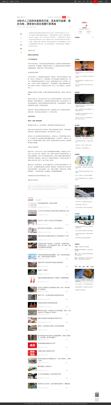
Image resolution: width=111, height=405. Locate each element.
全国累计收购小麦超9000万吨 (46, 351)
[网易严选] (84, 1)
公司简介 (42, 403)
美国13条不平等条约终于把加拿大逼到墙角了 (51, 262)
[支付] (88, 1)
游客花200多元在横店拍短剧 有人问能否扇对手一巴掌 (53, 236)
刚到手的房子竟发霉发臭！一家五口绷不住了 (51, 228)
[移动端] (75, 1)
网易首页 (4, 1)
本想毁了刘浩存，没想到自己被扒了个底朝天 (84, 138)
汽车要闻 (77, 213)
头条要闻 (77, 59)
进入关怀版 (17, 1)
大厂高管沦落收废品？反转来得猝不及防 (49, 374)
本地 (76, 266)
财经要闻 (77, 154)
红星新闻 (30, 27)
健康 (87, 266)
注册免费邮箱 (100, 1)
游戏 (80, 266)
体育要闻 (77, 92)
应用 (7, 1)
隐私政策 (57, 403)
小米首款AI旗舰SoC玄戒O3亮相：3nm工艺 (84, 198)
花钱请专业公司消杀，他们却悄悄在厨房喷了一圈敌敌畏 (54, 383)
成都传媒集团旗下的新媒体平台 (84, 29)
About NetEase (37, 403)
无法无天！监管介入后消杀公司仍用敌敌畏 (50, 220)
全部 (92, 37)
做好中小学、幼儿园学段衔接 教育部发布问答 (51, 295)
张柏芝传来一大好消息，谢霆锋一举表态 (83, 145)
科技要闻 (77, 186)
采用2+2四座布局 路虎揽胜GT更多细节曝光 (84, 230)
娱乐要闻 (77, 125)
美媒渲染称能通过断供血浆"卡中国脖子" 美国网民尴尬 (53, 278)
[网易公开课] (79, 1)
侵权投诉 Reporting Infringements (81, 403)
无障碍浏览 (12, 1)
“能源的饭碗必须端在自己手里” (46, 343)
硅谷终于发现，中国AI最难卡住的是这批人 (83, 201)
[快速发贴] (21, 34)
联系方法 (46, 403)
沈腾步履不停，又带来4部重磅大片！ (82, 148)
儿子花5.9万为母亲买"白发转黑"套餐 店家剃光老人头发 (53, 211)
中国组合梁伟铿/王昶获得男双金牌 (47, 303)
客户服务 (54, 403)
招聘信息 (50, 403)
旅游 (84, 266)
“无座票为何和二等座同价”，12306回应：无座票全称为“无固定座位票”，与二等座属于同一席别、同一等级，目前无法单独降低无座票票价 (54, 245)
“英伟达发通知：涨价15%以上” (81, 204)
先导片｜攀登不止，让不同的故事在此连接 (83, 284)
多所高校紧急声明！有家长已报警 (47, 203)
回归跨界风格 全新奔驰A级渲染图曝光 (83, 237)
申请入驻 (68, 17)
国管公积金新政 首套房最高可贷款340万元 (50, 318)
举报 (70, 27)
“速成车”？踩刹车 (43, 270)
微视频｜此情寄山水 (46, 366)
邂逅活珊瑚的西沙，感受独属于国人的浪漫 (83, 287)
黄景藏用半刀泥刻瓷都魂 (80, 289)
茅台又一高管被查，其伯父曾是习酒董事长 (83, 175)
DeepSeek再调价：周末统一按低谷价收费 (83, 207)
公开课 (91, 266)
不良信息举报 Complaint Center (65, 403)
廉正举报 (73, 403)
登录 (95, 1)
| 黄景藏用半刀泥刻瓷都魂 (82, 246)
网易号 (22, 17)
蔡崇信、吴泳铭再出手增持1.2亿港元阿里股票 (51, 326)
